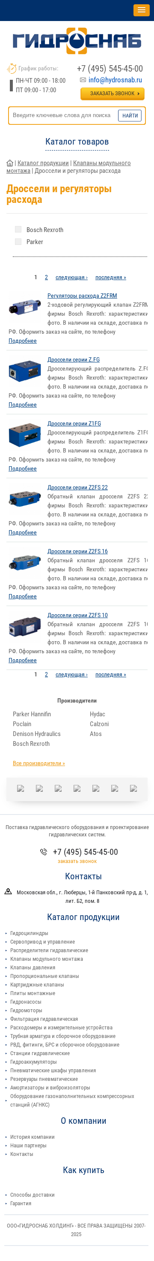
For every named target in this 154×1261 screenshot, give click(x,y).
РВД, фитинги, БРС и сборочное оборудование (64, 1044)
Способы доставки (32, 1195)
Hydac (97, 714)
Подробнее (23, 340)
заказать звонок (77, 861)
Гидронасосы (25, 1002)
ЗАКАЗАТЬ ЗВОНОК (112, 93)
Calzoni (99, 724)
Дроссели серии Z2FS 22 (77, 487)
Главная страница (9, 163)
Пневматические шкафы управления (53, 1070)
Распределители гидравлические (49, 950)
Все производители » (39, 763)
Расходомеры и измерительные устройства (61, 1027)
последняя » (110, 277)
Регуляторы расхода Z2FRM (82, 295)
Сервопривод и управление (42, 941)
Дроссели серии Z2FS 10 (77, 615)
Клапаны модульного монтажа (46, 959)
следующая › (72, 277)
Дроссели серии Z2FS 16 (77, 551)
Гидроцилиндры (29, 933)
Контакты (21, 1154)
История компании (32, 1137)
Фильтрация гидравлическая (44, 1019)
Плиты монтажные (32, 993)
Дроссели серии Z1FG (74, 423)
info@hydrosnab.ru (115, 79)
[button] (141, 10)
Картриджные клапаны (37, 984)
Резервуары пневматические (44, 1079)
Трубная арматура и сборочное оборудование (63, 1036)
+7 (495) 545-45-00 (110, 68)
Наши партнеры (28, 1145)
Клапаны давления (32, 967)
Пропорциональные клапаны (44, 976)
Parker (35, 242)
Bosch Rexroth (45, 230)
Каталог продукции (43, 163)
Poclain (22, 724)
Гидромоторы (26, 1010)
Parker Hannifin (32, 714)
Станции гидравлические (40, 1053)
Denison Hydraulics (37, 734)
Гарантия (20, 1203)
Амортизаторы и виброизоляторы (50, 1087)
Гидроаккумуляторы (33, 1062)
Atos (96, 734)
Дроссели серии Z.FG (73, 359)
